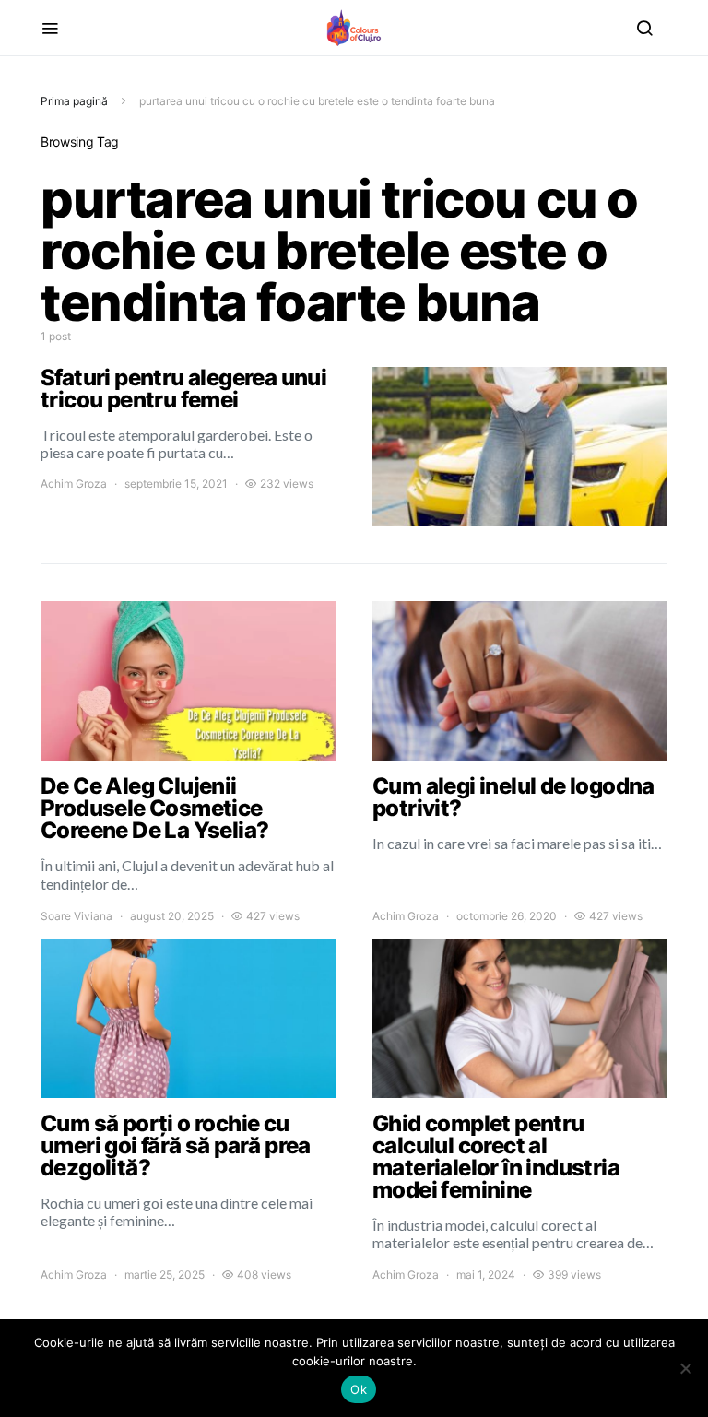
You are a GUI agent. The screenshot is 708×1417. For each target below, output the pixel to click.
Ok (358, 1389)
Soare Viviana (76, 916)
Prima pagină (74, 101)
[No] (685, 1368)
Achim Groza (74, 483)
